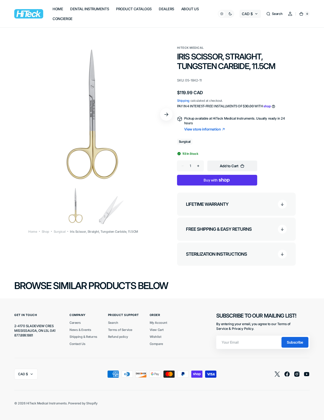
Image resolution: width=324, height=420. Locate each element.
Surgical (59, 231)
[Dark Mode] (226, 14)
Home (32, 231)
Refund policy (118, 336)
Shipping (183, 100)
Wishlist (155, 336)
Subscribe (295, 342)
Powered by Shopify (82, 403)
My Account (158, 322)
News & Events (80, 330)
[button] (274, 14)
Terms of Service (120, 330)
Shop (45, 231)
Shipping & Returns (83, 336)
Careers (75, 322)
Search (113, 322)
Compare (156, 344)
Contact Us (77, 344)
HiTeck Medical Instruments (46, 403)
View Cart (157, 330)
